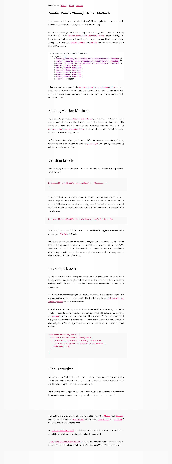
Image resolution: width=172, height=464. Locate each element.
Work (71, 5)
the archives (78, 419)
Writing (64, 5)
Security (120, 415)
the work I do (103, 419)
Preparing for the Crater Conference (66, 441)
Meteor (107, 415)
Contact (79, 5)
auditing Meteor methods (81, 118)
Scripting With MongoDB (63, 430)
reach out (118, 419)
